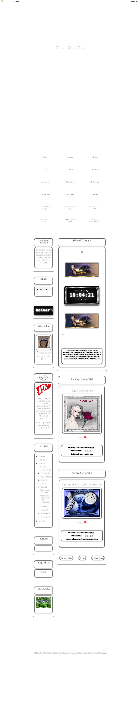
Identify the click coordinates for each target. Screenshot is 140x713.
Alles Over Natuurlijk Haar (94, 220)
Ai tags (45, 169)
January (44, 517)
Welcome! (69, 157)
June (43, 483)
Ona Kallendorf (44, 353)
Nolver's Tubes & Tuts (95, 207)
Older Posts (97, 558)
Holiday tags (94, 182)
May (42, 487)
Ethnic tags (70, 182)
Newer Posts (66, 558)
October (44, 473)
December (45, 469)
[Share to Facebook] (91, 451)
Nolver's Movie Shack (70, 220)
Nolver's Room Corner (45, 220)
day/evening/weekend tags (88, 539)
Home (45, 157)
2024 (40, 463)
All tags (94, 157)
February (44, 513)
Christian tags (95, 169)
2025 (40, 460)
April (43, 506)
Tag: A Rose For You (82, 390)
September (45, 476)
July (42, 480)
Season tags (70, 194)
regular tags (88, 454)
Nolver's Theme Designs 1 (44, 207)
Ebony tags (45, 182)
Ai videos (70, 169)
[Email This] (86, 451)
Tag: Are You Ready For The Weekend (82, 484)
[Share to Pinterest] (92, 451)
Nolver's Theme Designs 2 (69, 207)
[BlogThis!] (88, 451)
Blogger (103, 652)
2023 (40, 467)
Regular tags (45, 194)
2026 (40, 456)
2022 (40, 521)
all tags (80, 454)
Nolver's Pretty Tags (70, 47)
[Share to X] (89, 451)
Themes (94, 194)
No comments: (76, 450)
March (43, 510)
